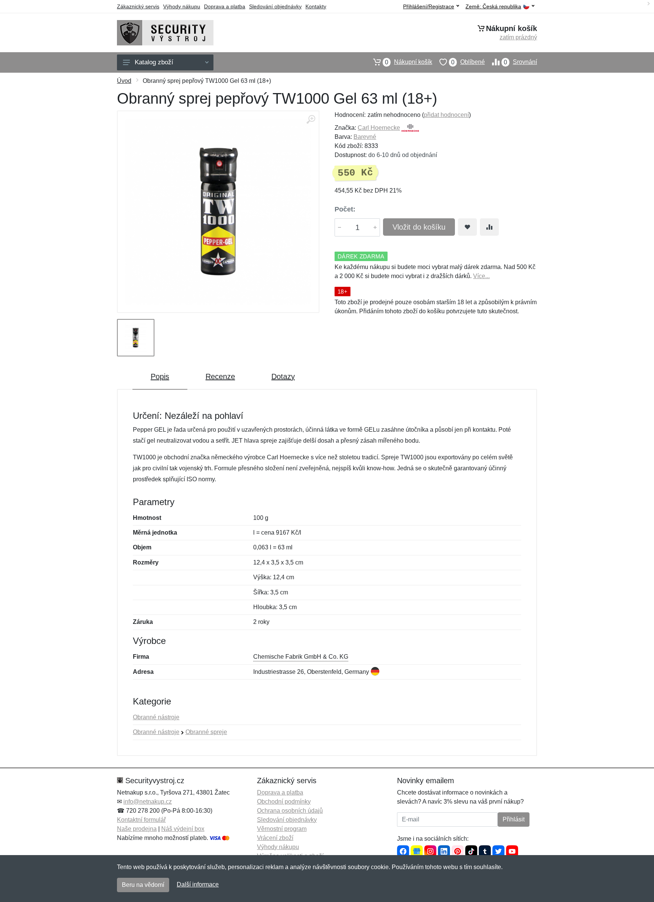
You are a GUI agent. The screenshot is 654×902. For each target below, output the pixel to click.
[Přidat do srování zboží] (489, 227)
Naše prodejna (137, 829)
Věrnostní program (282, 829)
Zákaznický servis (138, 6)
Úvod (124, 81)
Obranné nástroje (156, 717)
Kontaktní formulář (141, 819)
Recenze (220, 376)
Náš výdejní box (182, 829)
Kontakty (315, 6)
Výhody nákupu (181, 6)
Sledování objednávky (275, 6)
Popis (160, 376)
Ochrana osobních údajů (290, 810)
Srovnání (520, 62)
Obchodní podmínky (284, 801)
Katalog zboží (154, 62)
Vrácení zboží (275, 838)
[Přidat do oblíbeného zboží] (467, 227)
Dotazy (283, 376)
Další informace (198, 884)
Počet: (345, 209)
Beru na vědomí (143, 885)
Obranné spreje (206, 732)
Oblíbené (468, 62)
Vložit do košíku (418, 227)
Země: (493, 6)
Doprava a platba (224, 6)
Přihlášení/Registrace (428, 6)
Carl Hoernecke (379, 127)
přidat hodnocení (446, 115)
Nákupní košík (408, 62)
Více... (481, 276)
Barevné (364, 137)
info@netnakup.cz (147, 801)
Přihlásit (514, 819)
